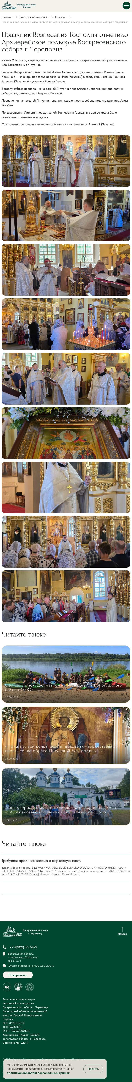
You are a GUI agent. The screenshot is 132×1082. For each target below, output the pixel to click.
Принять (93, 1068)
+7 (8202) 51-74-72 (23, 947)
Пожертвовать (17, 975)
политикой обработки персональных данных (38, 1073)
